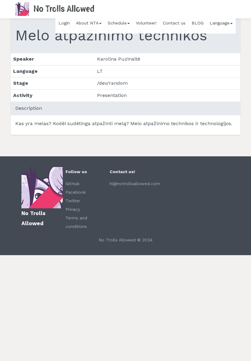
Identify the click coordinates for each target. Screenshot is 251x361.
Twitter (73, 200)
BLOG (198, 22)
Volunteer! (146, 22)
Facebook (76, 192)
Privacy (73, 209)
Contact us (174, 22)
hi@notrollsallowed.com (135, 183)
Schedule (117, 22)
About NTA (87, 22)
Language (220, 22)
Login (64, 22)
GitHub (73, 183)
